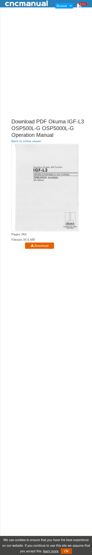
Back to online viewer (26, 141)
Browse (61, 6)
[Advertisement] (46, 70)
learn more (51, 551)
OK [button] (66, 551)
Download (41, 245)
